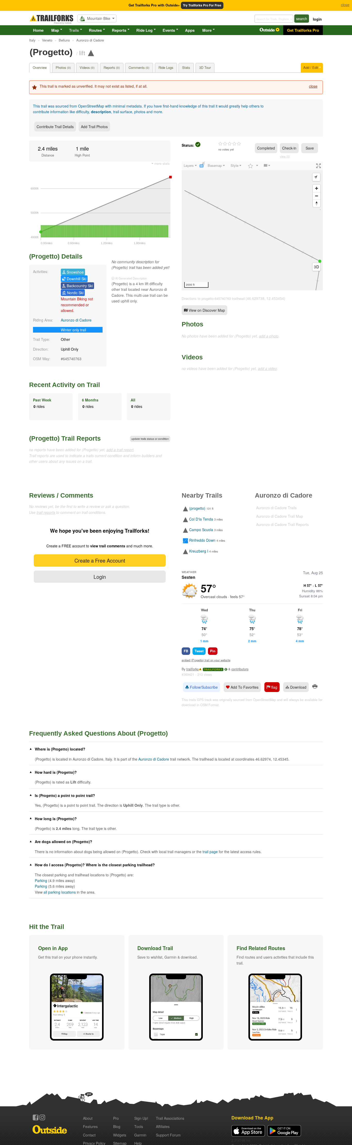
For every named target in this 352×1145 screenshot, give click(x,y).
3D (316, 267)
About (88, 1118)
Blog (116, 1126)
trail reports (46, 512)
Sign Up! (141, 1118)
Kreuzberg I (198, 551)
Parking (41, 880)
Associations (170, 1118)
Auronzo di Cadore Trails (276, 507)
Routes (95, 30)
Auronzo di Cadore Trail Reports (282, 524)
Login (100, 576)
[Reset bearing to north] (316, 203)
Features (90, 1126)
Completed (266, 148)
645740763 (72, 358)
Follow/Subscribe (203, 687)
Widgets (119, 1135)
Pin (212, 650)
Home (38, 30)
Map (55, 30)
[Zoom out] (316, 196)
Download (297, 687)
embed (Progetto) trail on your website (206, 660)
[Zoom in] (316, 188)
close (313, 86)
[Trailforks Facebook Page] (35, 1117)
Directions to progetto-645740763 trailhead (213, 298)
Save (310, 148)
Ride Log (144, 30)
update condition (150, 439)
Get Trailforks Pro (303, 30)
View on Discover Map (206, 310)
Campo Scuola (201, 529)
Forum (168, 1135)
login (317, 19)
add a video (267, 368)
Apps (190, 30)
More (207, 30)
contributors (239, 669)
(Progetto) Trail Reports (65, 438)
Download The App (252, 1117)
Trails (74, 30)
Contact (89, 1135)
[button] (76, 992)
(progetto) (197, 508)
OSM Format (209, 705)
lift (82, 52)
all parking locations (60, 892)
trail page (210, 851)
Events (169, 30)
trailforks (192, 669)
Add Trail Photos (94, 126)
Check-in (289, 148)
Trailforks (213, 669)
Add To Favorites (244, 687)
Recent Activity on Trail (64, 384)
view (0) (285, 156)
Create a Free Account (99, 560)
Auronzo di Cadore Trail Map (279, 516)
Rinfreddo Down (202, 540)
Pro (116, 1118)
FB (186, 650)
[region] (252, 225)
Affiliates (163, 1126)
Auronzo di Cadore (76, 320)
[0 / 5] (229, 144)
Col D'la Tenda (201, 519)
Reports (119, 30)
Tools (138, 1126)
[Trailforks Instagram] (42, 1117)
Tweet (199, 650)
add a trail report (119, 449)
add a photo (269, 336)
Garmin (140, 1135)
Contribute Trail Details (55, 126)
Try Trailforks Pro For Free (202, 5)
